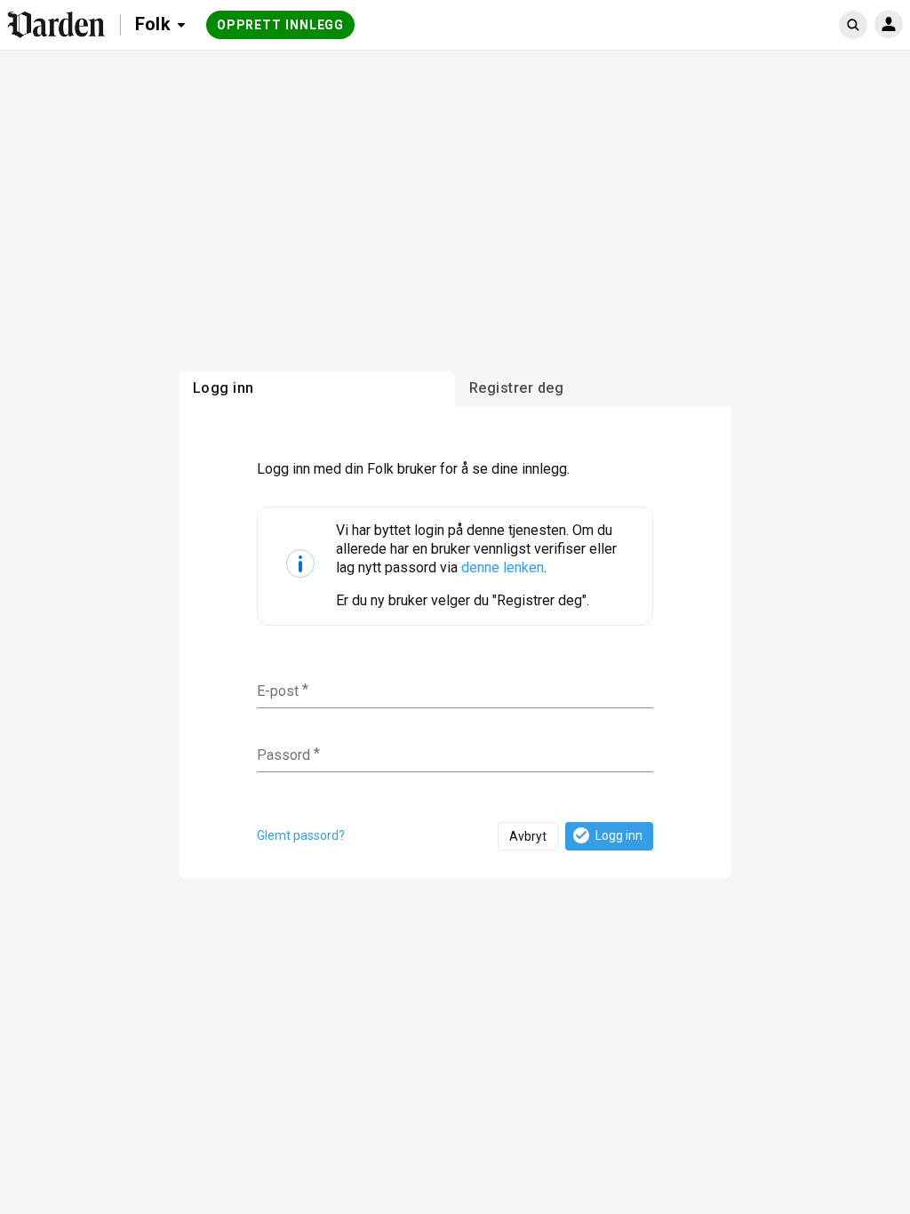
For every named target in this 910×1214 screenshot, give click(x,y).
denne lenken (502, 567)
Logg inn (619, 835)
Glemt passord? (301, 835)
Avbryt (528, 836)
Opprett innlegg (281, 25)
